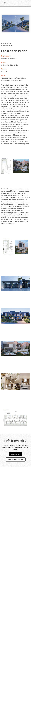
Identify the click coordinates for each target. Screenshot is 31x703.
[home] (5, 3)
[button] (27, 3)
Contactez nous (15, 454)
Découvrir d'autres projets (15, 459)
